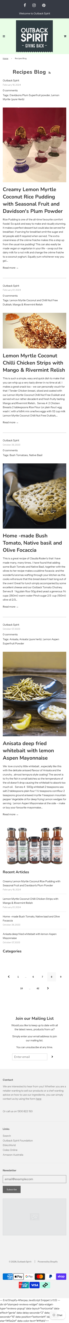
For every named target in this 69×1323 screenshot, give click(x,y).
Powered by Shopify (48, 1261)
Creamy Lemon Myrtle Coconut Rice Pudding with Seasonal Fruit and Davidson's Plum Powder (33, 200)
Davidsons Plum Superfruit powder (30, 95)
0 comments (10, 90)
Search (7, 1135)
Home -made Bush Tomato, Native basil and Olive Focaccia (32, 543)
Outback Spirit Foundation (18, 1140)
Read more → (11, 267)
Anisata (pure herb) (30, 639)
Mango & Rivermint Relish (28, 304)
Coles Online (10, 1150)
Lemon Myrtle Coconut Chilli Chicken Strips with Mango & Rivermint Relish (34, 363)
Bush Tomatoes (19, 455)
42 (38, 988)
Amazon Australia (13, 1154)
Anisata (14, 639)
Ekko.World (9, 1145)
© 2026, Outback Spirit (20, 1261)
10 (21, 988)
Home (5, 58)
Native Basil (35, 455)
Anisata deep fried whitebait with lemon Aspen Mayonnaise (28, 750)
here (38, 1098)
